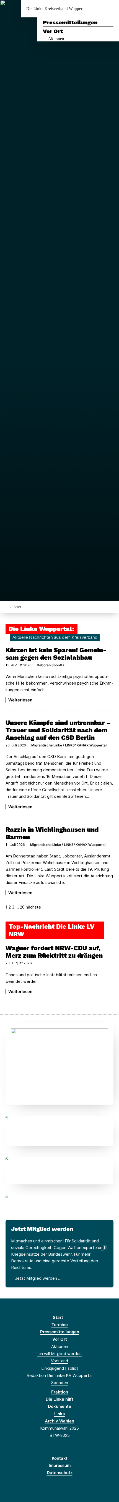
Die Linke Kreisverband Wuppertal (56, 9)
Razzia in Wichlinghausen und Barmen (52, 833)
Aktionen (56, 38)
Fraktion (59, 1392)
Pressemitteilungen (70, 22)
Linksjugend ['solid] (59, 1368)
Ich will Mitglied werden (59, 1353)
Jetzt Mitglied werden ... (38, 1278)
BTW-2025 (60, 1435)
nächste (33, 907)
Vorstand (59, 1360)
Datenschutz (60, 1472)
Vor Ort (53, 31)
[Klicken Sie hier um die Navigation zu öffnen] (110, 9)
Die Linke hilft (59, 1399)
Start (58, 1317)
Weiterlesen (20, 700)
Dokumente (59, 1406)
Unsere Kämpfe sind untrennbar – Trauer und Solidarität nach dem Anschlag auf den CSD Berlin (58, 730)
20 (22, 907)
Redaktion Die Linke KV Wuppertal (59, 1375)
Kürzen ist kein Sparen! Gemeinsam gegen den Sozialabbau (56, 653)
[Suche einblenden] (95, 9)
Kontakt (60, 1458)
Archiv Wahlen (59, 1421)
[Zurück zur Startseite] (7, 606)
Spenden (59, 1382)
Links (59, 1413)
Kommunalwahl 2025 (59, 1428)
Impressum (60, 1465)
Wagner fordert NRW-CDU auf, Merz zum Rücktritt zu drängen (54, 951)
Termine (59, 1324)
